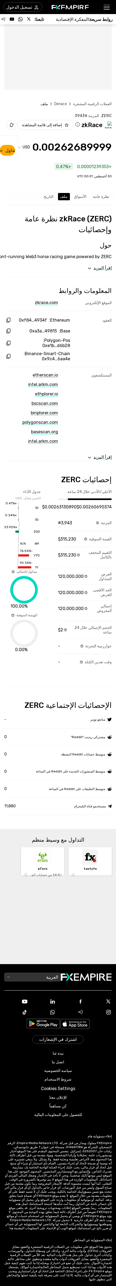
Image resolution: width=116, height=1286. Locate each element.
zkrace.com (46, 302)
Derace (60, 104)
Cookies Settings (58, 1088)
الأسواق (80, 196)
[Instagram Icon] (100, 1012)
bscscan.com (45, 403)
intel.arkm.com (43, 384)
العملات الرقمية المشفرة (92, 104)
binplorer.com (44, 412)
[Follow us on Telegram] (3, 19)
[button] (107, 7)
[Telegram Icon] (72, 1012)
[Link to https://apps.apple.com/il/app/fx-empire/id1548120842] (75, 1024)
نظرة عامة (101, 196)
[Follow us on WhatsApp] (20, 19)
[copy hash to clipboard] (8, 320)
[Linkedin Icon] (44, 1001)
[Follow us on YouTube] (12, 19)
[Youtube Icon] (16, 1001)
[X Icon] (100, 1001)
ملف (63, 196)
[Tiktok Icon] (16, 1012)
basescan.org (44, 431)
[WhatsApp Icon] (44, 1012)
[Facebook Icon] (72, 1001)
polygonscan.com (40, 422)
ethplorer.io (46, 394)
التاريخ (48, 196)
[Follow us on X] (29, 19)
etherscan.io (45, 375)
